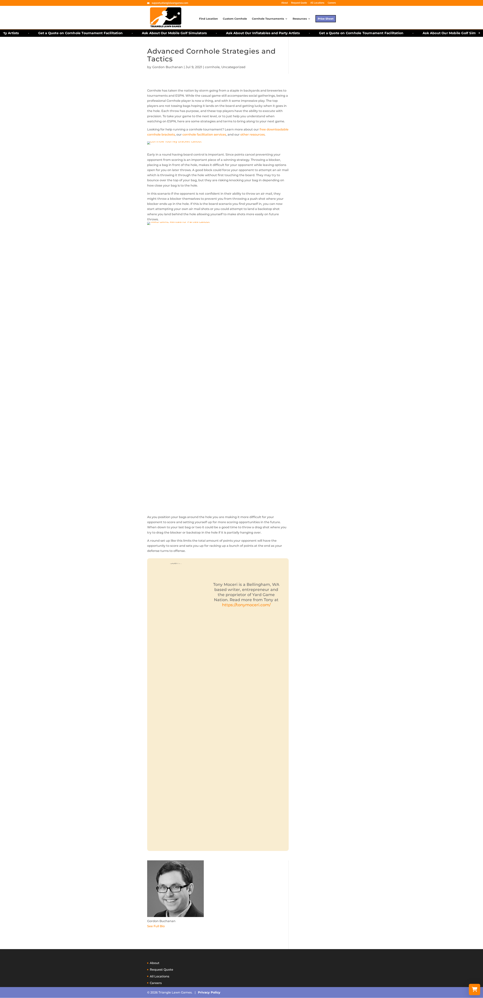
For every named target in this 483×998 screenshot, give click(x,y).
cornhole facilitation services (204, 134)
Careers (332, 3)
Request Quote (299, 3)
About (284, 3)
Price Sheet (326, 18)
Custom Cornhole (235, 18)
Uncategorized (233, 67)
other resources (252, 134)
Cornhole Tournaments (268, 18)
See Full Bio (156, 926)
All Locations (317, 3)
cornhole (212, 67)
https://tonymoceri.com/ (246, 604)
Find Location (208, 18)
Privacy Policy (209, 992)
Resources (300, 18)
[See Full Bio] (166, 926)
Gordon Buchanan (167, 67)
